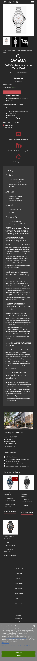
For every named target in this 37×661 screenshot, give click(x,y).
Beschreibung (9, 171)
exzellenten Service (13, 387)
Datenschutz (18, 618)
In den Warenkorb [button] (10, 511)
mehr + (12, 187)
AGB (18, 621)
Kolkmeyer (18, 583)
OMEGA (14, 50)
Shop (18, 598)
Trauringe (18, 593)
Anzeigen (5, 107)
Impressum (18, 615)
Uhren (4, 50)
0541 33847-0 (8, 127)
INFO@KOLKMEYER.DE (11, 444)
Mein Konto (18, 568)
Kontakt (18, 608)
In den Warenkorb (12, 92)
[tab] (18, 171)
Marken (9, 50)
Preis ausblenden (11, 123)
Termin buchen (9, 125)
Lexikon (18, 603)
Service (18, 588)
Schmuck (18, 573)
